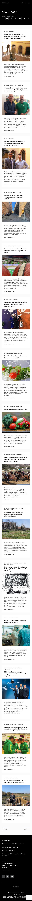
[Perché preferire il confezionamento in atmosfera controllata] (16, 370)
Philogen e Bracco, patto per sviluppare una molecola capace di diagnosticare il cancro (15, 674)
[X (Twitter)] (11, 18)
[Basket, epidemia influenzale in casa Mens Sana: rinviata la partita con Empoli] (16, 265)
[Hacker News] (19, 18)
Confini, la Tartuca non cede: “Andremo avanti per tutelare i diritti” (14, 197)
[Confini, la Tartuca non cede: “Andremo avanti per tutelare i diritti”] (16, 212)
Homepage (5, 861)
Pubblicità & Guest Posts (9, 865)
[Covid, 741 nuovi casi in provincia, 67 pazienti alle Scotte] (16, 635)
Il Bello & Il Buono (11, 353)
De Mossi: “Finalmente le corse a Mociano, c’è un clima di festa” (14, 782)
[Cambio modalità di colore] (22, 3)
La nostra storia (7, 863)
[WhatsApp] (28, 18)
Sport (15, 85)
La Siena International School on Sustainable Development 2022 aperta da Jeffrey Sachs (14, 143)
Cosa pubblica (10, 508)
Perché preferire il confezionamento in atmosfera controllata (15, 357)
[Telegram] (24, 18)
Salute (8, 618)
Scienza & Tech (14, 668)
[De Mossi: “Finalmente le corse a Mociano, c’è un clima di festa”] (16, 795)
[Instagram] (7, 876)
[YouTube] (12, 876)
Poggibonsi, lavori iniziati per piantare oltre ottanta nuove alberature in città (13, 514)
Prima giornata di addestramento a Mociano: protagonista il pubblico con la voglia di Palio (15, 459)
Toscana (11, 31)
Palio (13, 454)
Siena (7, 31)
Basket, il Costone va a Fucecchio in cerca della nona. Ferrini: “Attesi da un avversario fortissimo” (15, 729)
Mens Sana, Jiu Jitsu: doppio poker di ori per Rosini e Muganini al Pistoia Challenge (15, 304)
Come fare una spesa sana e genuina (15, 409)
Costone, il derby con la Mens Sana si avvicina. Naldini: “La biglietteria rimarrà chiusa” (15, 90)
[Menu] (29, 3)
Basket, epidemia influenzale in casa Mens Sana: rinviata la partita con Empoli (15, 251)
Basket (8, 85)
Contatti (4, 867)
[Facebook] (7, 18)
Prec (6, 829)
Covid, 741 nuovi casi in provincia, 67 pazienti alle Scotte (15, 621)
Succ (25, 829)
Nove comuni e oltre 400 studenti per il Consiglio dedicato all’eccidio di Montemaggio (16, 569)
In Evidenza (9, 192)
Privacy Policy (6, 870)
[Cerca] (25, 3)
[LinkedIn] (15, 18)
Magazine (19, 353)
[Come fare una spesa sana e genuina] (16, 422)
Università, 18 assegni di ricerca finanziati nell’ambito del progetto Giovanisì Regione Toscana (15, 36)
